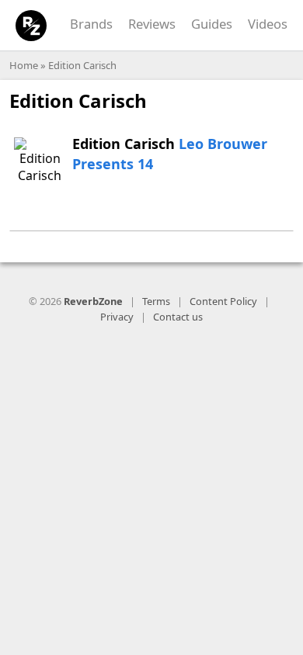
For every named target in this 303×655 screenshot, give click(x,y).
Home (23, 65)
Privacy (117, 317)
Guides (211, 24)
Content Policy (223, 301)
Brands (91, 24)
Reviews (152, 24)
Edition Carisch (82, 65)
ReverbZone (93, 301)
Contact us (178, 317)
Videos (267, 24)
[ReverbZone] (31, 26)
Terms (156, 301)
